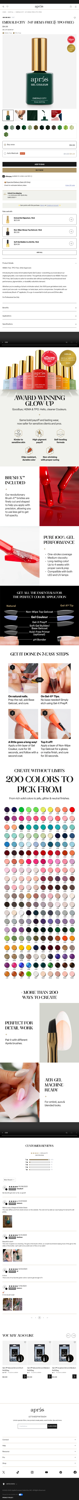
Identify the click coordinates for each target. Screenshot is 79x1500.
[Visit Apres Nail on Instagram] (32, 1472)
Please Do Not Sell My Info (10, 1494)
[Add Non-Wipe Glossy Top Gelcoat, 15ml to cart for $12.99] (71, 231)
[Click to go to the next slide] (74, 1336)
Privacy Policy (7, 1497)
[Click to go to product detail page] (14, 1353)
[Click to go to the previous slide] (68, 1336)
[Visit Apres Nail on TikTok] (17, 1472)
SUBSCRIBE (52, 1426)
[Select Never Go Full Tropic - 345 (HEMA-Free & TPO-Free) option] (41, 127)
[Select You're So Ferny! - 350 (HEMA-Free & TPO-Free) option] (59, 127)
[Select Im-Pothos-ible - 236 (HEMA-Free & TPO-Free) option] (71, 127)
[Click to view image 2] (20, 115)
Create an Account (53, 205)
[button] (7, 6)
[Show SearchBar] (3, 6)
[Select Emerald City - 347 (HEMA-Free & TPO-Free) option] (6, 127)
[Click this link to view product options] (25, 1376)
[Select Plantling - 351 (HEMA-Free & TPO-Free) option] (65, 127)
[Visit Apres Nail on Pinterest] (60, 1472)
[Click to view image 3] (32, 115)
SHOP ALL (11, 12)
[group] (39, 264)
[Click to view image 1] (8, 115)
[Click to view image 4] (44, 115)
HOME (4, 12)
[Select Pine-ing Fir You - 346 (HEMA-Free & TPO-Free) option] (18, 127)
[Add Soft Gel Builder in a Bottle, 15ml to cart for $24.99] (71, 243)
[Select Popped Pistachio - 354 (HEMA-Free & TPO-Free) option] (12, 127)
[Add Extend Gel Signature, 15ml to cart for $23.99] (71, 219)
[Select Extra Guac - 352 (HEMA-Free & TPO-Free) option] (6, 134)
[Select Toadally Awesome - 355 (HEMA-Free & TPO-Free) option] (35, 127)
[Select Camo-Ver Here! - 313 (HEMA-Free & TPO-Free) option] (53, 127)
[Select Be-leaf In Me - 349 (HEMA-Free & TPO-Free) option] (47, 127)
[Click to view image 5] (56, 115)
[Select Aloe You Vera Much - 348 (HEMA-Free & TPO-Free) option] (23, 127)
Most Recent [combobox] (8, 1180)
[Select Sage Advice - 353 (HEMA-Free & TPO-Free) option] (29, 127)
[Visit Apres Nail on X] (3, 1472)
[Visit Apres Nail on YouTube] (46, 1472)
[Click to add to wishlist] (75, 18)
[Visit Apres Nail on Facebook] (75, 1472)
